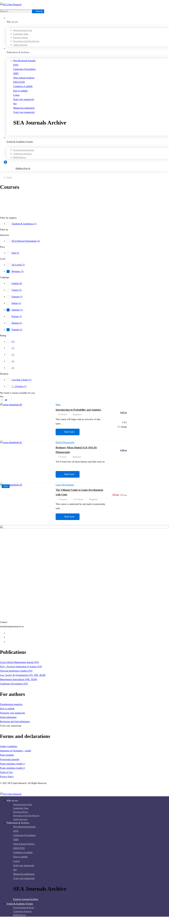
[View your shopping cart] (84, 163)
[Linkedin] (7, 637)
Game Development (65, 485)
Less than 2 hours (21, 380)
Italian (16, 303)
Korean (17, 316)
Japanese (17, 310)
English (17, 283)
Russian (17, 323)
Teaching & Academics (24, 223)
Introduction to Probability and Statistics (78, 409)
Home (9, 177)
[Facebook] (7, 633)
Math (58, 404)
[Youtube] (7, 641)
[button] (91, 133)
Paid (15, 253)
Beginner (17, 271)
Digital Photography (65, 442)
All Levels (18, 265)
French (16, 290)
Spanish (17, 329)
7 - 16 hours (19, 386)
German (17, 296)
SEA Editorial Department (26, 241)
